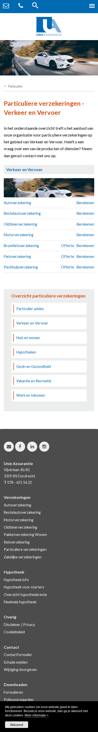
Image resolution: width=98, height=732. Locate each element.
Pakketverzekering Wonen (25, 534)
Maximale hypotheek (20, 602)
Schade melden (16, 662)
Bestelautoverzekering (22, 213)
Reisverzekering (17, 542)
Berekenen (85, 203)
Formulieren (13, 692)
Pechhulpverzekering (21, 267)
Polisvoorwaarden (18, 699)
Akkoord (16, 725)
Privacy (29, 624)
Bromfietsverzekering (21, 245)
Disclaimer (12, 624)
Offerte (67, 245)
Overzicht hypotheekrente (25, 594)
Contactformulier (18, 655)
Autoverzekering (17, 203)
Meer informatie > (36, 715)
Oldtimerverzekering (20, 224)
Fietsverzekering (17, 256)
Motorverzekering (18, 235)
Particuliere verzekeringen (25, 549)
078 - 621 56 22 (19, 482)
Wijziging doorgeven (20, 669)
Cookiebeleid (14, 632)
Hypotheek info (16, 580)
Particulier (15, 86)
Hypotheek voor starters (24, 587)
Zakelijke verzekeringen (22, 557)
